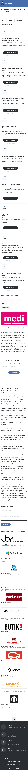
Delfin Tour (4, 303)
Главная (3, 14)
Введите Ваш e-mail (8, 366)
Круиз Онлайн (14, 303)
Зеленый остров (5, 307)
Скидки (10, 14)
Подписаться (14, 372)
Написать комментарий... (10, 516)
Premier (11, 300)
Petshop (4, 300)
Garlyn (18, 300)
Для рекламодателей (14, 761)
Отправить (5, 524)
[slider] (7, 327)
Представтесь (6, 510)
